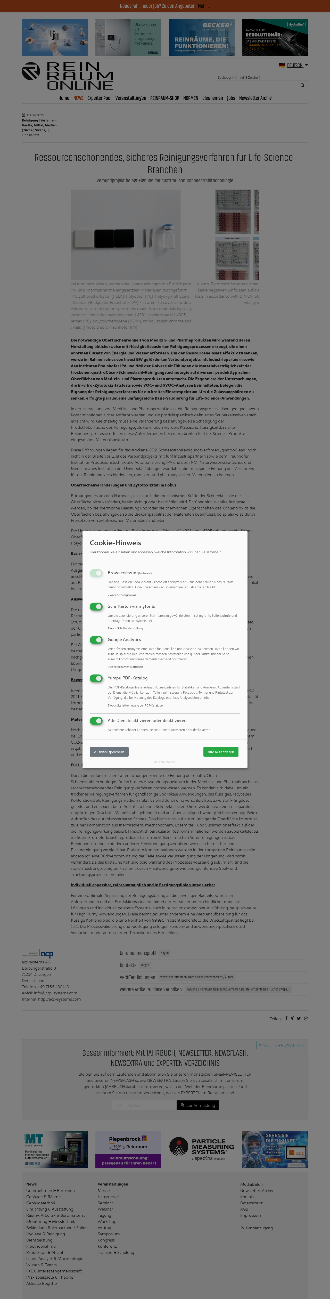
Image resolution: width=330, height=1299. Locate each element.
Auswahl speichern (109, 752)
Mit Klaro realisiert (165, 762)
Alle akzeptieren (221, 752)
